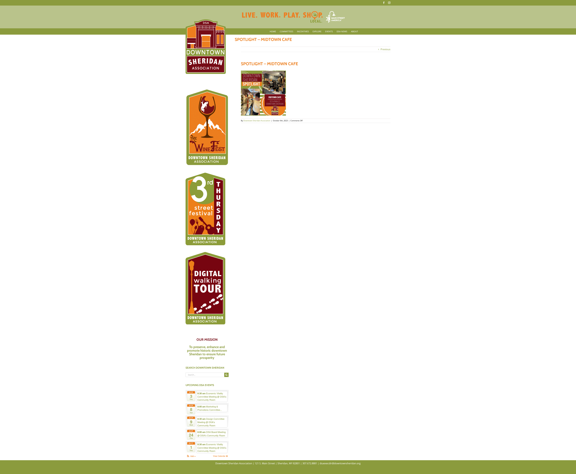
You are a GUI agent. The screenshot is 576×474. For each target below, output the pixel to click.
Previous (385, 49)
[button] (191, 456)
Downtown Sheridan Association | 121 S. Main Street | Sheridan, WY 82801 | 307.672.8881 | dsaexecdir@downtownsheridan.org (288, 463)
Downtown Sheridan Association (256, 120)
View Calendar (219, 456)
